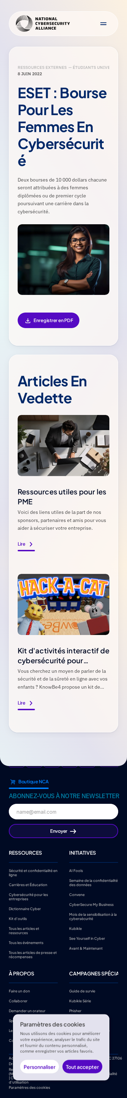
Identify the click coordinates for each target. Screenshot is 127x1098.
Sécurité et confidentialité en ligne (33, 872)
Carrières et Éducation (28, 884)
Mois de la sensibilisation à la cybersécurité (93, 916)
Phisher (75, 1011)
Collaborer (18, 1001)
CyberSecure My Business (91, 904)
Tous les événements (26, 942)
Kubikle (75, 928)
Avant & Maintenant (86, 948)
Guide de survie (82, 991)
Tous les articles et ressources (24, 930)
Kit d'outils (18, 918)
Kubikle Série (80, 1001)
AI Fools (76, 870)
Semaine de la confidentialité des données (94, 882)
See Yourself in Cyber (87, 938)
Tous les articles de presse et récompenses (33, 954)
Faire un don (19, 991)
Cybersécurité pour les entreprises (29, 896)
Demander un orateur (27, 1011)
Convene (77, 894)
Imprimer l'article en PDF (48, 325)
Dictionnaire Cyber (25, 908)
